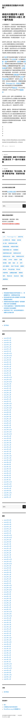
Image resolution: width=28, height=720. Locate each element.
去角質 (14, 59)
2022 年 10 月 (8, 434)
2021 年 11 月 (7, 458)
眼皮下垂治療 (15, 266)
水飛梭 (21, 79)
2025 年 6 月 (7, 364)
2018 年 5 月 (7, 497)
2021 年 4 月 (7, 473)
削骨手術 (20, 237)
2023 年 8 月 (7, 412)
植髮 (13, 256)
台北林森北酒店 (11, 191)
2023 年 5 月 (7, 419)
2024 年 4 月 (7, 395)
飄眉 (22, 276)
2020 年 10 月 (8, 486)
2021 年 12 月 (7, 456)
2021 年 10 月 (7, 460)
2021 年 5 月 (7, 471)
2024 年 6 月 (7, 390)
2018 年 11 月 (7, 495)
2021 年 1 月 (7, 480)
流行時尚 (6, 325)
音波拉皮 (18, 83)
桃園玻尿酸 (6, 246)
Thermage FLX (10, 83)
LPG (7, 66)
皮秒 (6, 57)
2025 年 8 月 (7, 360)
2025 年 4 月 (7, 368)
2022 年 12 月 (8, 429)
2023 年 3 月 (7, 423)
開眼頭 (21, 272)
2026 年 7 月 (7, 340)
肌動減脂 (16, 74)
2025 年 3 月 (7, 371)
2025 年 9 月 (7, 358)
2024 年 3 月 (7, 397)
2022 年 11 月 (7, 432)
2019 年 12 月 (7, 493)
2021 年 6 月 (7, 469)
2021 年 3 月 (7, 475)
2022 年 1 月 (7, 453)
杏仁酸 (5, 243)
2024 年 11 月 (7, 379)
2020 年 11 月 (7, 484)
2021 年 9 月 (7, 462)
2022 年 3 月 (7, 449)
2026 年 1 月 (7, 351)
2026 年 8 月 (7, 338)
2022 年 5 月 (7, 445)
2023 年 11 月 (7, 405)
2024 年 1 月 (7, 401)
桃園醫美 (15, 250)
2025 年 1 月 (7, 375)
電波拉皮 (14, 87)
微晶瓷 (13, 240)
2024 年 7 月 (7, 388)
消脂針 (16, 259)
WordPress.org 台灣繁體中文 (12, 709)
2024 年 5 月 (7, 392)
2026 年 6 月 (7, 342)
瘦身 (6, 61)
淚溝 (20, 259)
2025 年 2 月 (7, 373)
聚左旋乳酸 (5, 79)
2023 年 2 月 (7, 425)
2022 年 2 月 (7, 451)
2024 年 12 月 (8, 377)
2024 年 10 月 (8, 382)
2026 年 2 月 (7, 349)
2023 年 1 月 (7, 427)
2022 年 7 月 (7, 440)
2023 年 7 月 (7, 414)
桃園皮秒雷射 (14, 246)
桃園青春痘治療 (7, 253)
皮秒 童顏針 (6, 266)
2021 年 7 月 (7, 466)
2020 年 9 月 (7, 488)
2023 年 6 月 (7, 416)
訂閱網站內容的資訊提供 (10, 707)
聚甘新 (18, 269)
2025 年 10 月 (8, 355)
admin (6, 146)
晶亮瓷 (19, 240)
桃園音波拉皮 (6, 256)
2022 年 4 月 (7, 447)
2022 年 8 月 (7, 438)
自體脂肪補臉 (13, 272)
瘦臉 (9, 263)
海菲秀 (19, 61)
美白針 (5, 269)
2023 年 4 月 (7, 421)
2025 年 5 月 (7, 366)
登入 (5, 705)
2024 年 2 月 (7, 399)
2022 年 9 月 (7, 436)
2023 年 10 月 (8, 408)
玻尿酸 (5, 263)
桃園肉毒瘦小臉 (7, 250)
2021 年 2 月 (7, 477)
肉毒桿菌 (5, 272)
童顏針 (22, 266)
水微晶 (23, 68)
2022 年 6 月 (7, 442)
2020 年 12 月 (8, 482)
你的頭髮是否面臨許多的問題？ (9, 715)
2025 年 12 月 (8, 353)
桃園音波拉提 (17, 253)
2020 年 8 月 (7, 490)
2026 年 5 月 (7, 344)
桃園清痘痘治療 (12, 243)
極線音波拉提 (20, 256)
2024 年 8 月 (7, 386)
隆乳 (4, 276)
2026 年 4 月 (7, 347)
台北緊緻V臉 (6, 240)
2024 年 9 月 (7, 384)
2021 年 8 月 (7, 464)
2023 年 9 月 (7, 410)
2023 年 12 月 (8, 403)
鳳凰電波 (5, 279)
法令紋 (22, 77)
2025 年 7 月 (7, 362)
